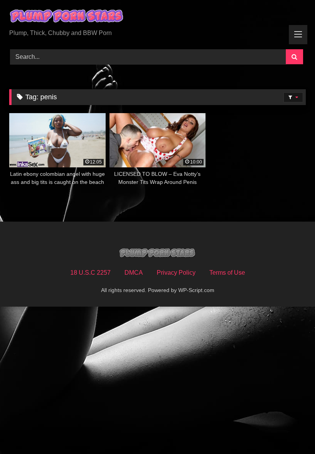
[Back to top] (291, 431)
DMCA (133, 272)
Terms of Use (227, 272)
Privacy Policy (176, 272)
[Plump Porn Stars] (157, 17)
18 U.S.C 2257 (90, 272)
